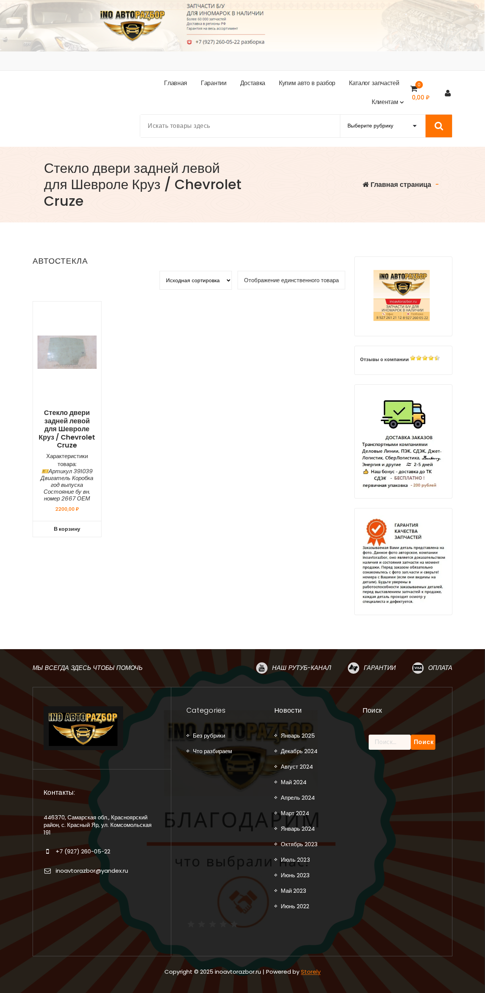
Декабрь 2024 (299, 751)
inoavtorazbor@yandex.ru (92, 871)
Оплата (440, 668)
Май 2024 (294, 782)
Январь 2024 (298, 829)
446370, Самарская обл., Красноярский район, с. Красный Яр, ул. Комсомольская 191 (98, 825)
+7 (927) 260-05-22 (83, 851)
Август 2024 (297, 767)
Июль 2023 (295, 860)
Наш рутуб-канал (301, 668)
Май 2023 (293, 891)
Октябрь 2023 (299, 844)
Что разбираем (212, 751)
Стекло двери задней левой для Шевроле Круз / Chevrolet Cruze (67, 429)
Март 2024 (295, 813)
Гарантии (380, 668)
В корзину (67, 529)
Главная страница (400, 184)
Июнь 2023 (295, 875)
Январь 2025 (298, 736)
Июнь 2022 (295, 906)
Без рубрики (209, 736)
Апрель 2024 (298, 798)
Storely (311, 972)
